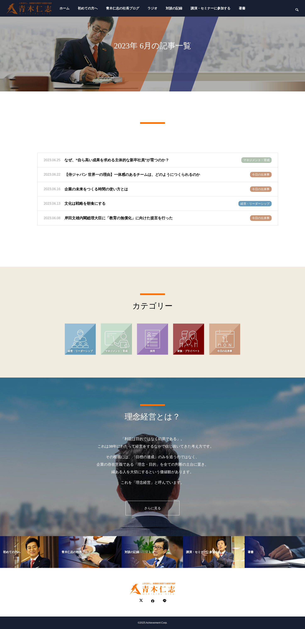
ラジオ (152, 8)
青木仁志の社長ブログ (122, 8)
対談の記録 (174, 8)
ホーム (65, 8)
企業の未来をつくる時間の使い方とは (96, 189)
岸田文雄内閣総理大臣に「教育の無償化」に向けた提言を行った (119, 218)
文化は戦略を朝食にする (85, 203)
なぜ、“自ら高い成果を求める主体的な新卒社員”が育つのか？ (117, 160)
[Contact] (164, 601)
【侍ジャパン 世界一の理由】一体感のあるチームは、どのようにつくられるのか (132, 174)
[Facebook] (152, 601)
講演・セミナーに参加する (211, 8)
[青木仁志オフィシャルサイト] (29, 8)
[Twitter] (141, 601)
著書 (242, 8)
